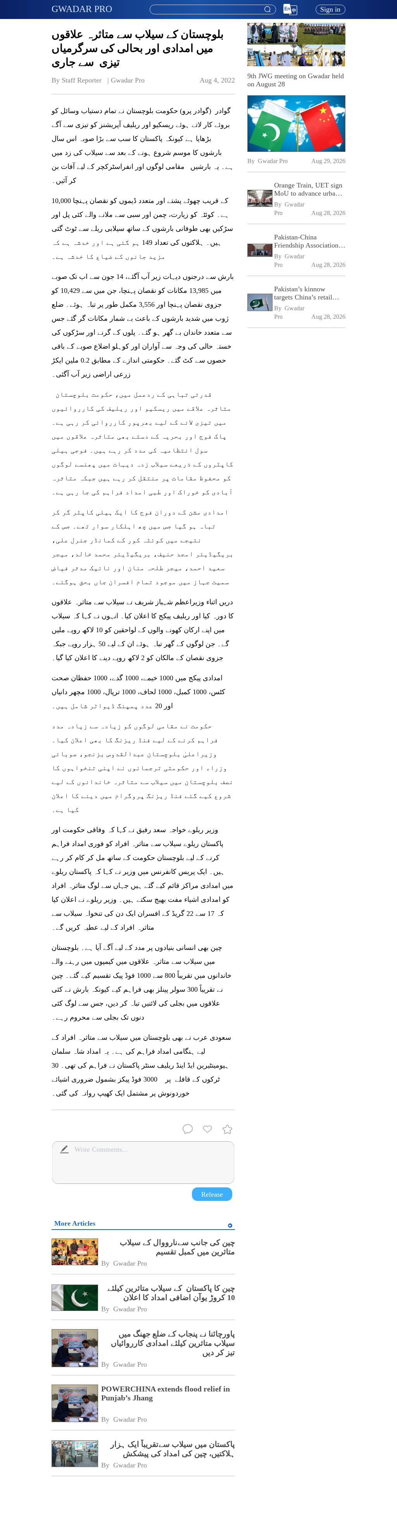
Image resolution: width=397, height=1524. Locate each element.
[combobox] (212, 10)
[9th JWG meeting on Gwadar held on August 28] (296, 123)
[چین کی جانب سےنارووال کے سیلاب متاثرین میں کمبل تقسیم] (74, 1253)
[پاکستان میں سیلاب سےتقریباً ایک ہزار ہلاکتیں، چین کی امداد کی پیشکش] (74, 1454)
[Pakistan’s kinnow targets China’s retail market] (259, 303)
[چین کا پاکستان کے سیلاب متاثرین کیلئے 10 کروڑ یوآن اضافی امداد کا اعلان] (74, 1298)
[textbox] (213, 9)
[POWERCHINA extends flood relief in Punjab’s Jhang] (74, 1404)
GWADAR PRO (82, 9)
